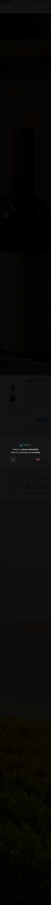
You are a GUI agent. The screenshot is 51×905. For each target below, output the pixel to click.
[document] (25, 452)
